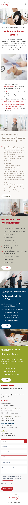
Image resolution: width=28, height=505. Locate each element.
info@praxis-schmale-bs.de (9, 413)
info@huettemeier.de (7, 420)
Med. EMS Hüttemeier (7, 424)
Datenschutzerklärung (7, 480)
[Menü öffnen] (26, 4)
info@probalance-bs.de (8, 435)
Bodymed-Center (6, 431)
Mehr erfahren (6, 196)
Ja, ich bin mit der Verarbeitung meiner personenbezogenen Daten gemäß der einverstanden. (11, 478)
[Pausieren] (25, 22)
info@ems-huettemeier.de (9, 428)
